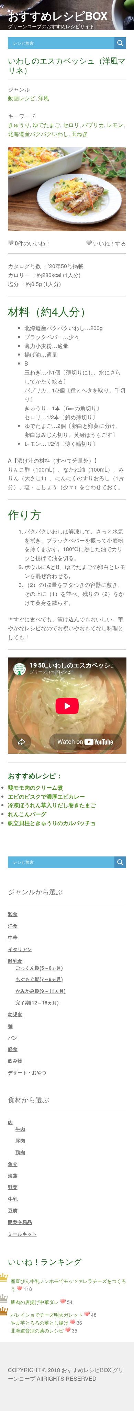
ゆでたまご (46, 125)
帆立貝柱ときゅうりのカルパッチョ (52, 823)
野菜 (13, 1186)
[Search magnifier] (120, 43)
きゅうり (19, 125)
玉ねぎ (79, 134)
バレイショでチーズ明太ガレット (47, 1314)
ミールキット (22, 1233)
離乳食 (15, 960)
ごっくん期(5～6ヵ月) (39, 967)
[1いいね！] (89, 242)
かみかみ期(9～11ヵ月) (40, 990)
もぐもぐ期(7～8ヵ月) (39, 979)
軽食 (13, 1048)
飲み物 (15, 1060)
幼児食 (15, 1014)
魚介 (13, 1163)
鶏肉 (20, 1152)
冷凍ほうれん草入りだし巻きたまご (52, 805)
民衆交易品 (20, 1222)
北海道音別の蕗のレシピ (37, 1330)
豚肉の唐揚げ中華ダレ (35, 1301)
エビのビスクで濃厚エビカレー (46, 796)
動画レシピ (21, 98)
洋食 (13, 925)
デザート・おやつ (27, 1072)
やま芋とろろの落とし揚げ (39, 1322)
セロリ (71, 125)
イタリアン (20, 949)
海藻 (13, 1175)
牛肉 (20, 1128)
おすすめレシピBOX (57, 15)
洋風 (43, 98)
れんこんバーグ (27, 814)
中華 (13, 937)
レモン (115, 125)
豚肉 (20, 1140)
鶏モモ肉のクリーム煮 (35, 787)
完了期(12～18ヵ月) (37, 1002)
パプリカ (93, 125)
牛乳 (13, 1198)
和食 (13, 913)
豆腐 (13, 1210)
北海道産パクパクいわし (38, 134)
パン (13, 1037)
